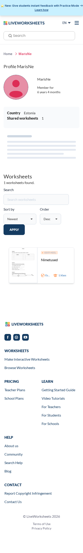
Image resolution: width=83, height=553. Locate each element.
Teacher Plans (14, 390)
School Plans (14, 398)
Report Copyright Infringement (28, 493)
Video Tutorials (53, 398)
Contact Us (13, 502)
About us (11, 446)
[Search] (9, 35)
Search (9, 190)
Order (44, 209)
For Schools (50, 423)
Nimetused (49, 260)
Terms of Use (41, 524)
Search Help (13, 462)
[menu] (76, 23)
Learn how (41, 10)
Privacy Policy (41, 528)
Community (13, 454)
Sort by (9, 209)
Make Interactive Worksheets (27, 359)
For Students (51, 415)
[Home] (24, 22)
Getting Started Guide (58, 390)
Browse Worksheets (19, 367)
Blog (7, 471)
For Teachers (51, 407)
